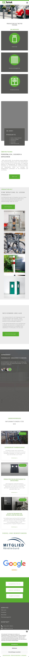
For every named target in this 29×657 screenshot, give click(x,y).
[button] (27, 631)
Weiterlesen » (14, 458)
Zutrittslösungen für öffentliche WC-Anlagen (14, 514)
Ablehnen (14, 648)
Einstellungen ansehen (15, 652)
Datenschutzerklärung (16, 655)
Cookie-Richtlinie (6, 655)
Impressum (23, 655)
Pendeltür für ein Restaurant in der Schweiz (14, 479)
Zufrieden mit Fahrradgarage (14, 447)
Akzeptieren (14, 644)
